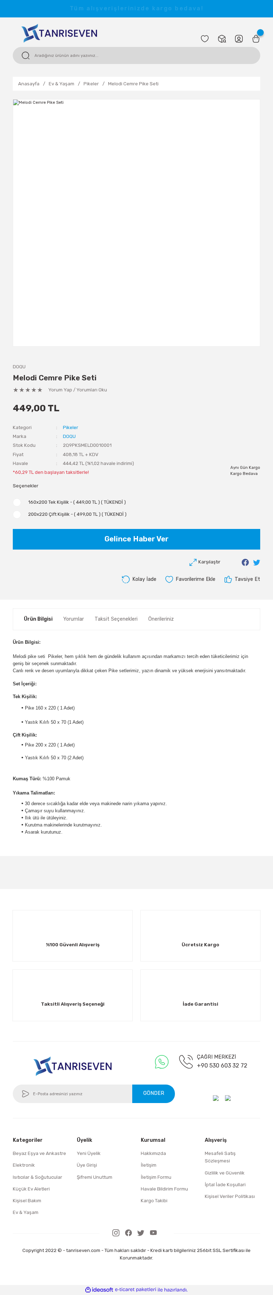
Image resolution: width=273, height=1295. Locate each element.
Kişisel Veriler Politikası (230, 1196)
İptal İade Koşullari (225, 1184)
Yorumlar (73, 619)
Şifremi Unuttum (94, 1177)
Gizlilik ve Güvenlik (225, 1173)
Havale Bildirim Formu (164, 1189)
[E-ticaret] (135, 1290)
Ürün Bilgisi (38, 619)
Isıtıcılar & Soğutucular (37, 1177)
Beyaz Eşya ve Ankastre (39, 1153)
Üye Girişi (87, 1165)
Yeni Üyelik (89, 1153)
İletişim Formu (156, 1177)
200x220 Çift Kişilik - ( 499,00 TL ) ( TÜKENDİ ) (77, 514)
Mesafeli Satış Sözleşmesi (220, 1157)
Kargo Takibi (154, 1200)
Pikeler (70, 427)
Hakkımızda (153, 1153)
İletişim (148, 1165)
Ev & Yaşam (25, 1212)
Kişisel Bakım (27, 1200)
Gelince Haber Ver (136, 539)
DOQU (19, 366)
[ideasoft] (99, 1290)
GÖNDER (153, 1093)
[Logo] (59, 32)
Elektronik (24, 1165)
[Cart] (256, 39)
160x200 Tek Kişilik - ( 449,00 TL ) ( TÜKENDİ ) (77, 502)
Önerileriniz (161, 619)
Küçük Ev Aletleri (31, 1189)
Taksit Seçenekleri (116, 619)
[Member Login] (239, 38)
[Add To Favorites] (190, 579)
